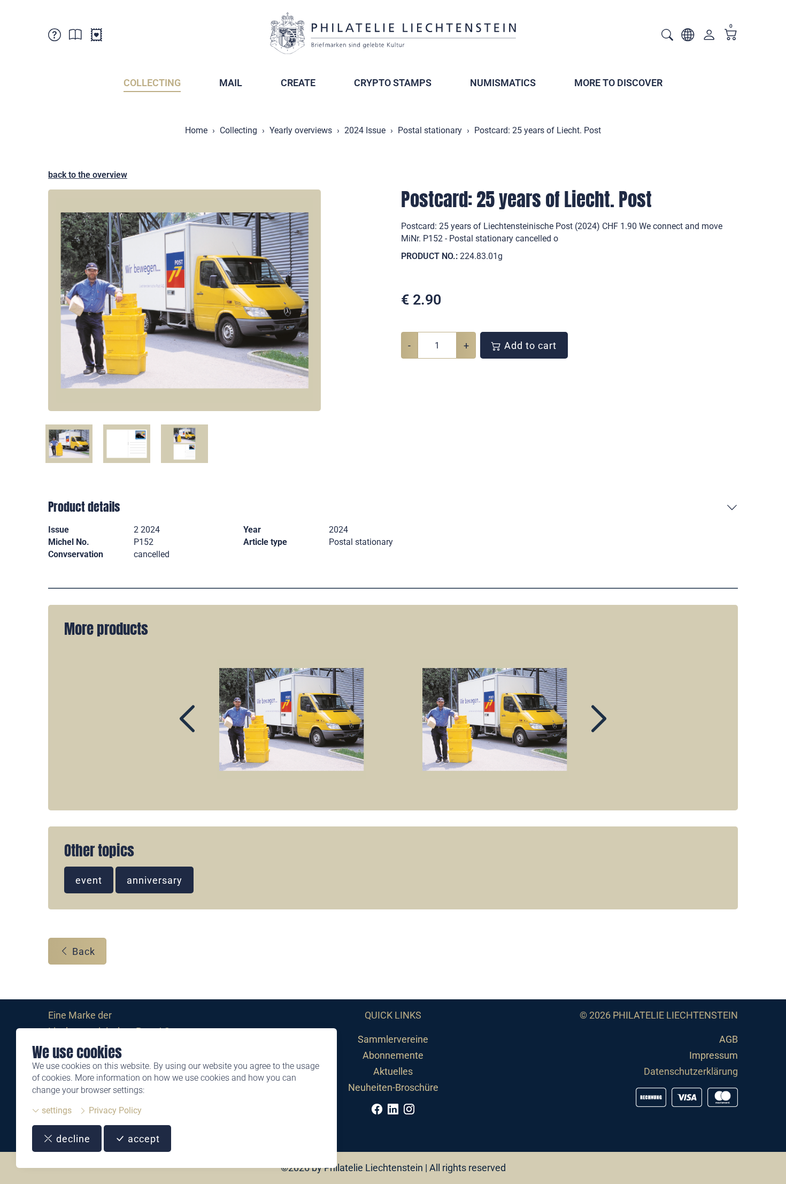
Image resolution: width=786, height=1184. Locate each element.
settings (56, 1110)
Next (574, 728)
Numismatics (503, 82)
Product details (84, 506)
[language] (687, 37)
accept (142, 1138)
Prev (211, 728)
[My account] (709, 37)
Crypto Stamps (392, 82)
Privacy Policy (114, 1110)
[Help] (54, 37)
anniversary (154, 880)
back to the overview (87, 175)
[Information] (75, 37)
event (88, 880)
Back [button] (82, 951)
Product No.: (429, 256)
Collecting (152, 82)
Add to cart (529, 345)
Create (298, 82)
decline (71, 1138)
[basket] (731, 36)
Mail (230, 82)
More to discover (618, 82)
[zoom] (184, 300)
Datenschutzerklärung (691, 1071)
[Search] (667, 36)
